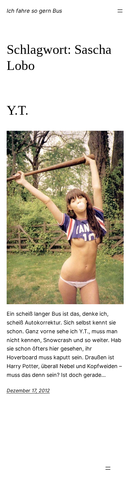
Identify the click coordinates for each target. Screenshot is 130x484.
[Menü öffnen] (120, 11)
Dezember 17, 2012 (28, 390)
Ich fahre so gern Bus (34, 11)
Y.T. (17, 110)
